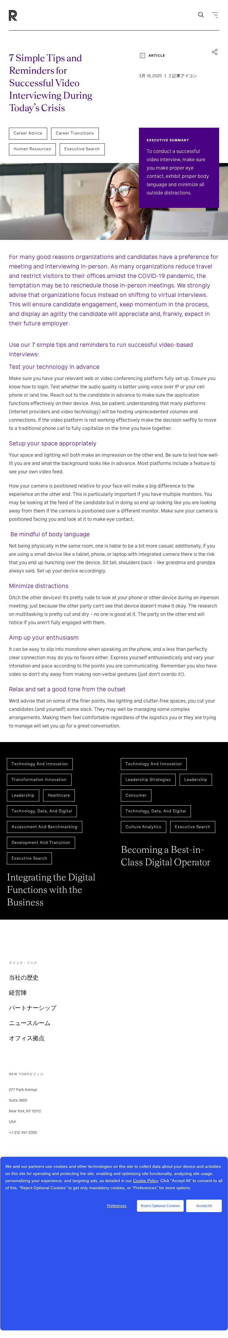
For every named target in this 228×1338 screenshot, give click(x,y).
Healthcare (59, 795)
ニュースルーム (29, 1023)
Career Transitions (75, 133)
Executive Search (82, 149)
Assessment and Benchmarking (44, 827)
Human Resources (32, 149)
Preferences (116, 1206)
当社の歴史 (24, 977)
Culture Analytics (144, 827)
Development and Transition (41, 842)
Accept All (204, 1206)
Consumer (136, 795)
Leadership (23, 795)
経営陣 (18, 992)
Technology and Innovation (40, 764)
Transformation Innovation (39, 779)
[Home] (23, 15)
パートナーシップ (32, 1007)
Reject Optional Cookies (160, 1206)
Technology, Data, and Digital (42, 811)
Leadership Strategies (148, 779)
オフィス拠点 (27, 1038)
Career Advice (28, 133)
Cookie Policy (145, 1180)
